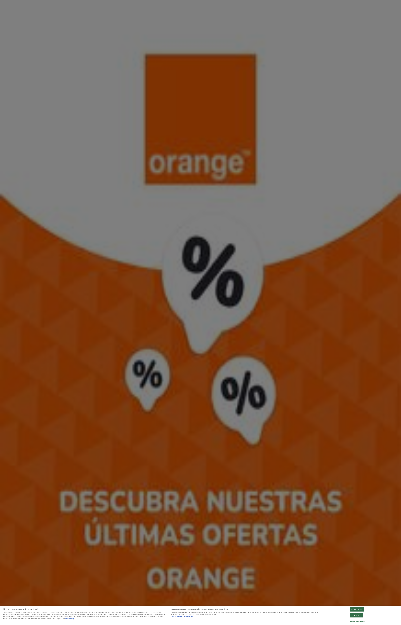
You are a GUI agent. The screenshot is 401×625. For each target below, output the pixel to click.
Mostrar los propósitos (357, 621)
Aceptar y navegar (357, 609)
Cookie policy (69, 619)
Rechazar (356, 615)
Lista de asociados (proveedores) (182, 617)
